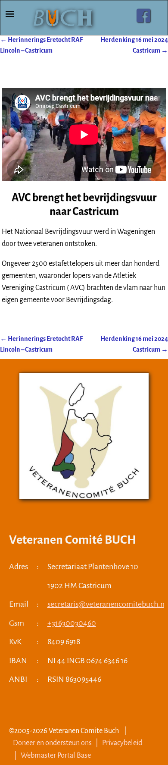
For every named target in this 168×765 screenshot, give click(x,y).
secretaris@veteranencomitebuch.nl (107, 604)
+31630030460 (71, 623)
